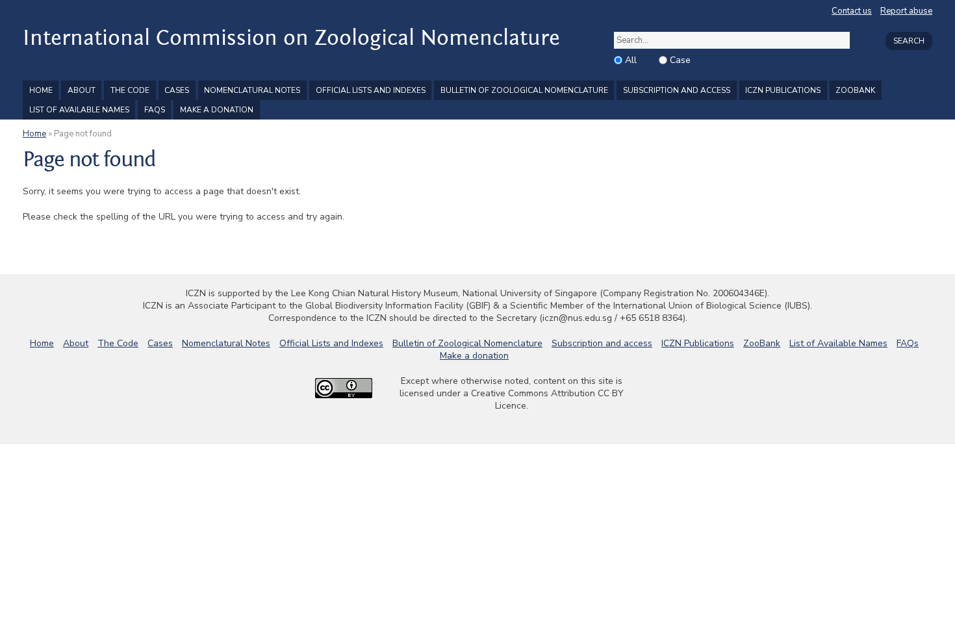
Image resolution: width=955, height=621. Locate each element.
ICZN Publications (783, 90)
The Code (129, 90)
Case (680, 60)
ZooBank (855, 90)
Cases (176, 90)
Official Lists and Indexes (371, 90)
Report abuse (906, 11)
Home (41, 90)
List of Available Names (79, 110)
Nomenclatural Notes (252, 90)
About (82, 90)
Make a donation (216, 110)
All (631, 60)
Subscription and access (676, 90)
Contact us (852, 11)
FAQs (154, 110)
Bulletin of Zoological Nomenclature (524, 90)
